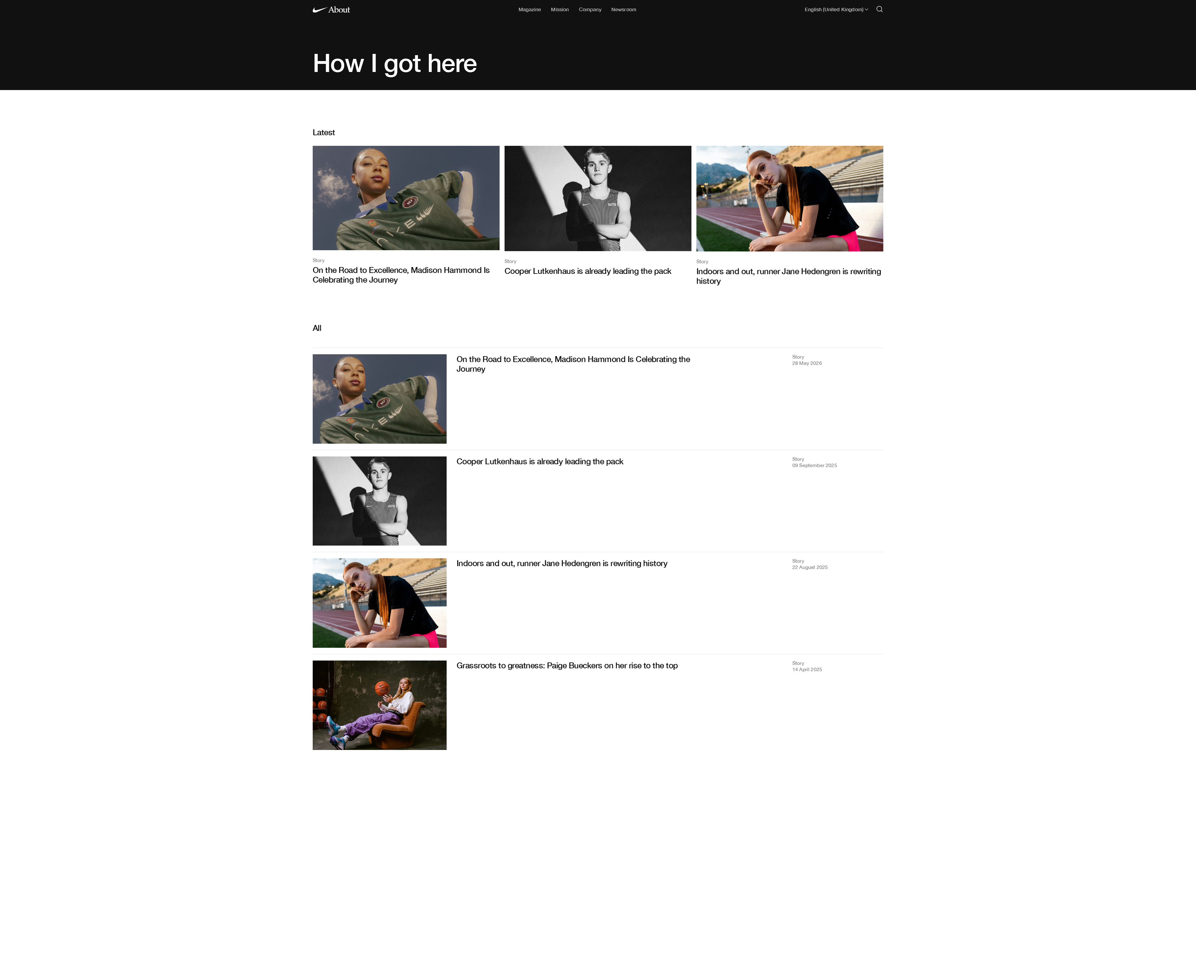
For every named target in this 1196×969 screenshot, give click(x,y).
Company (590, 9)
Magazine (530, 9)
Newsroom (623, 9)
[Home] (331, 9)
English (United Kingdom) (834, 9)
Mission (560, 9)
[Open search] (879, 9)
